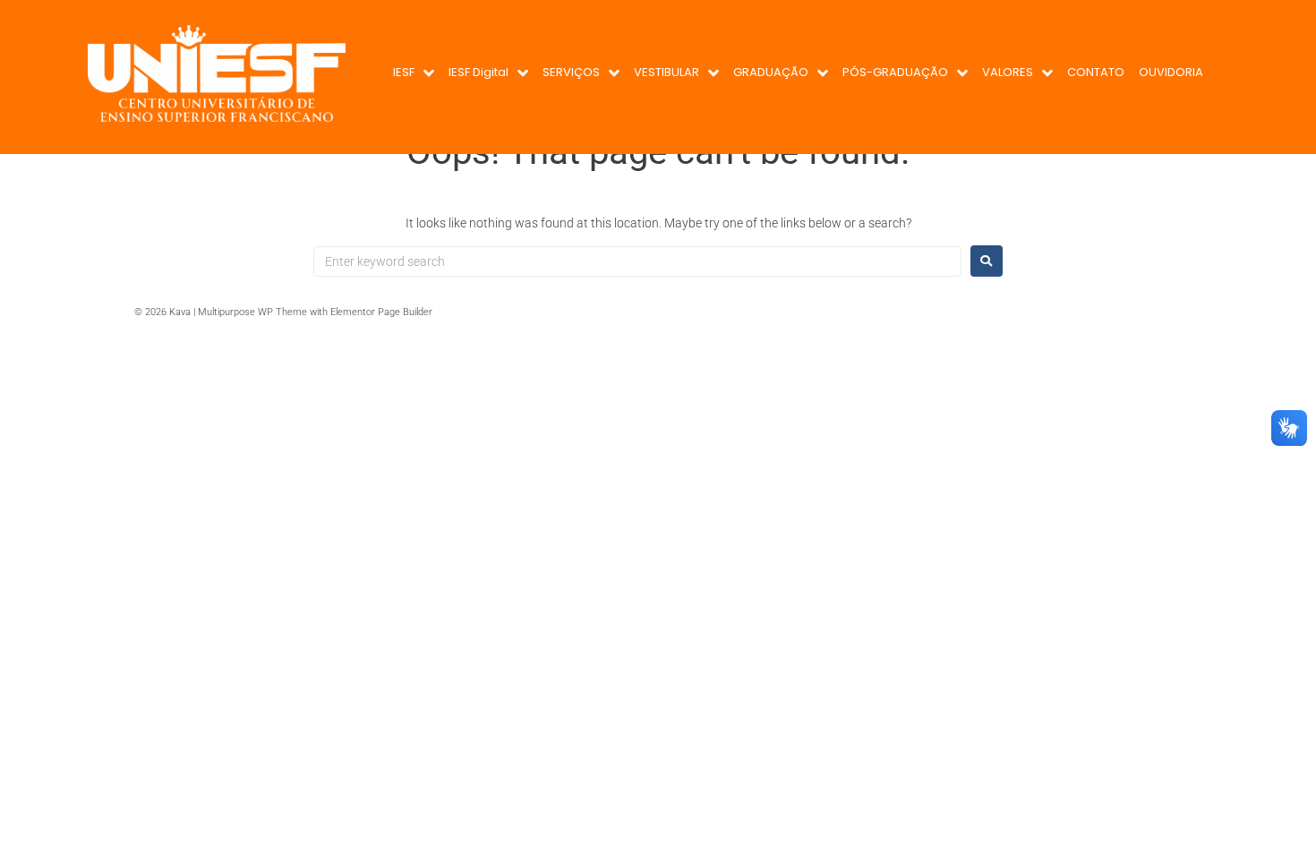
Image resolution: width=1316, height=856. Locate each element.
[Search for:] (637, 261)
